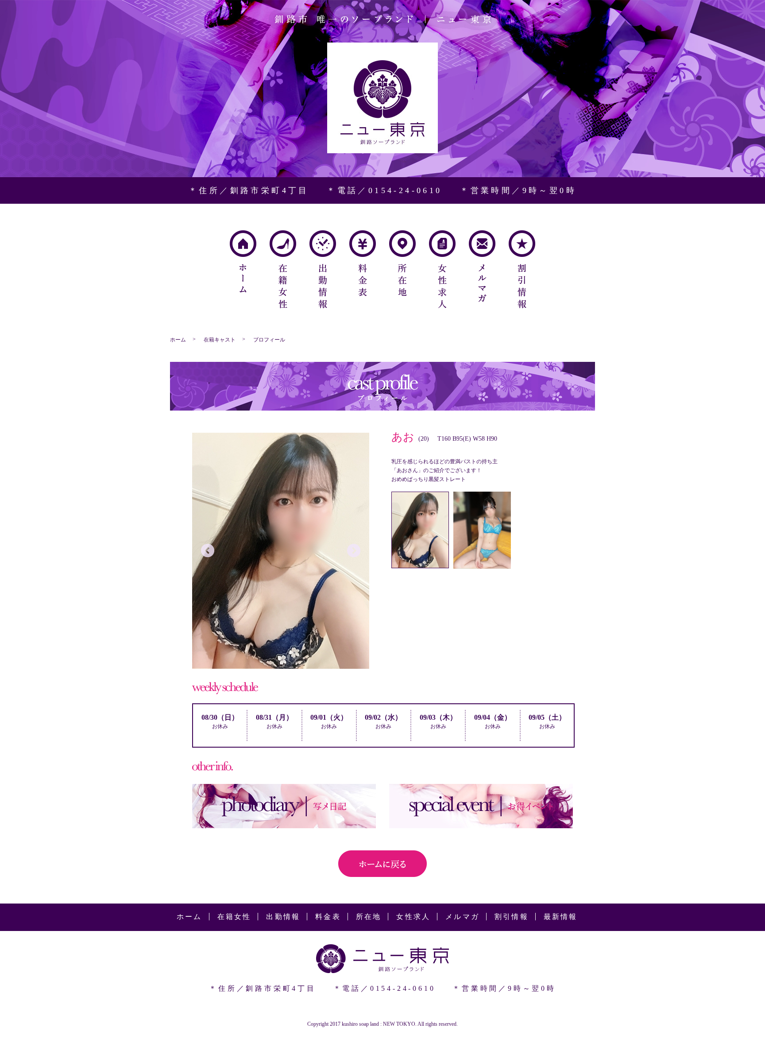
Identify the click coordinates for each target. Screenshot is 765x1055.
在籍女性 (283, 269)
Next (353, 550)
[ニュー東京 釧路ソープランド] (382, 148)
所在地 (402, 263)
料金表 (362, 263)
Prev (207, 550)
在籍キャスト (220, 340)
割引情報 (522, 269)
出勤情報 (322, 269)
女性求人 (442, 269)
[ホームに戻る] (382, 872)
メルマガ (482, 266)
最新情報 (561, 916)
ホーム (243, 261)
